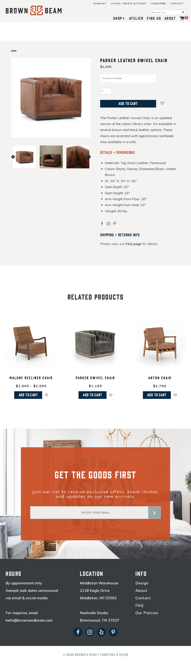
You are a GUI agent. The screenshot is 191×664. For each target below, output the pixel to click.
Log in (115, 3)
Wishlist (99, 3)
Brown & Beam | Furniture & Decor (101, 655)
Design (141, 583)
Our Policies (146, 613)
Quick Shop (31, 366)
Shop (117, 18)
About (170, 18)
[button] (162, 103)
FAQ (139, 605)
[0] (181, 18)
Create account (135, 3)
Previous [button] (15, 157)
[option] (24, 157)
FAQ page (133, 244)
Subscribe (158, 3)
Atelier (136, 18)
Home (14, 51)
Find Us (154, 18)
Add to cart (28, 395)
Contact (177, 3)
